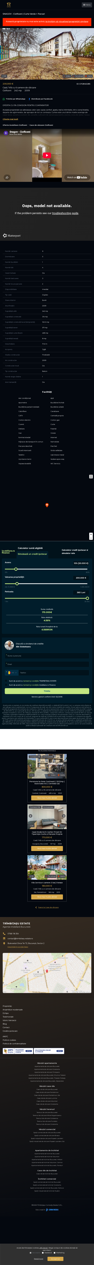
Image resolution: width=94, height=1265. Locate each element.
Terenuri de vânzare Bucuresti (47, 1112)
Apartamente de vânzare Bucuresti (47, 1066)
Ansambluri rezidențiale (13, 1010)
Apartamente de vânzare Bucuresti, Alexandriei (47, 1081)
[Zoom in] (91, 534)
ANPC (5, 1036)
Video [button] (68, 76)
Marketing (60, 1253)
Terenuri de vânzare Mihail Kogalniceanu (47, 1115)
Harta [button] (89, 76)
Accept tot (55, 1259)
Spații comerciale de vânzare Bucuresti (47, 1132)
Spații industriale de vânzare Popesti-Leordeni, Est (47, 1141)
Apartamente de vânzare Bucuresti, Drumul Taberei (47, 1075)
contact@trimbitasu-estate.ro (20, 938)
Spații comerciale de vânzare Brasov (47, 1135)
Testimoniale (8, 1017)
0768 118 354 (13, 934)
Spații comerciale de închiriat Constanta (47, 1185)
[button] (3, 53)
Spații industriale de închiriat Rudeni (47, 1191)
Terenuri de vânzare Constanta (47, 1124)
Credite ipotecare (10, 1031)
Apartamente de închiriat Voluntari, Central (47, 1162)
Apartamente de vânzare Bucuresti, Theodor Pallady (47, 1078)
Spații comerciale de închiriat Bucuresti (47, 1182)
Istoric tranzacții (9, 1020)
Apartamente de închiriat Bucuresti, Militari (47, 1159)
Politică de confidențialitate (14, 1044)
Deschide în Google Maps (18, 947)
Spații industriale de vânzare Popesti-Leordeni (47, 1138)
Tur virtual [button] (79, 76)
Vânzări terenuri (47, 1109)
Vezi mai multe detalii (47, 798)
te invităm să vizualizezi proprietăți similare (66, 21)
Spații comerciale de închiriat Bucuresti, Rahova (47, 1188)
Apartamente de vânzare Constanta (47, 1069)
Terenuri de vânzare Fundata (47, 1121)
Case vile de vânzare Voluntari (47, 1101)
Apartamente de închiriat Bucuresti (47, 1154)
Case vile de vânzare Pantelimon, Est (47, 1095)
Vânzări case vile (47, 1086)
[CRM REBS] (52, 1210)
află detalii (44, 1248)
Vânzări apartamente (47, 1063)
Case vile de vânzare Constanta (47, 1104)
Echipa (5, 1013)
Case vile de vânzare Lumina (47, 1098)
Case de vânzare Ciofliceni (41, 125)
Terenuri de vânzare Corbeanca (47, 1118)
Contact (6, 1027)
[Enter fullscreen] (91, 476)
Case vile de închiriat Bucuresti (47, 1174)
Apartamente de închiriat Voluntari (47, 1156)
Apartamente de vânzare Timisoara (47, 1072)
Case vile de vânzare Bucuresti (47, 1089)
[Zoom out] (91, 538)
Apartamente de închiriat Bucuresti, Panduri (47, 1165)
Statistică (48, 1253)
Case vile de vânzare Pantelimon (47, 1092)
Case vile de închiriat (47, 1170)
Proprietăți (7, 1006)
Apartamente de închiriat (47, 1150)
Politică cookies (9, 1040)
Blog (5, 1024)
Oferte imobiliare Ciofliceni (15, 125)
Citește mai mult (10, 119)
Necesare (36, 1253)
